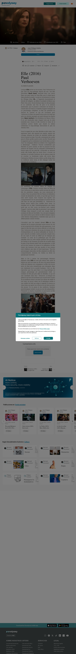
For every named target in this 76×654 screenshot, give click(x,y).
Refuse (37, 338)
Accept (48, 338)
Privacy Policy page (45, 328)
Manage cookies (25, 338)
